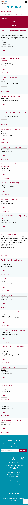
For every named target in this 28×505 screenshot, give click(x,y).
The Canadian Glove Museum (11, 96)
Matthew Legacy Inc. (8, 404)
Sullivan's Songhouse (8, 367)
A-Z (14, 21)
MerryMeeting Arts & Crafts (10, 129)
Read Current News (14, 493)
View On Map (14, 15)
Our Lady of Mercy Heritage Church (13, 113)
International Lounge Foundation (12, 147)
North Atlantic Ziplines (9, 199)
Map (4, 50)
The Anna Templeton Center (11, 420)
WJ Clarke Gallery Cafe (8, 234)
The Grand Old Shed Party (10, 183)
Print (14, 26)
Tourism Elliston (6, 295)
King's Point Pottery (8, 279)
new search (24, 15)
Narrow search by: (6, 11)
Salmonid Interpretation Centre (12, 312)
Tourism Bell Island (7, 386)
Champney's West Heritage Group (13, 330)
